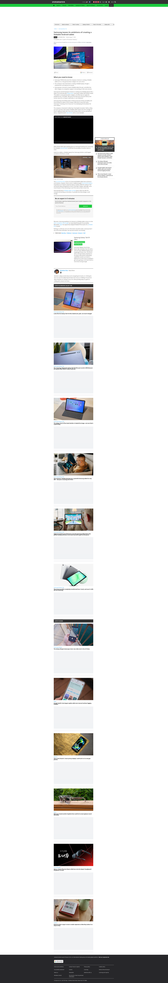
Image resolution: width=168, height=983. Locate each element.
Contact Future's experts (74, 966)
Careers (70, 969)
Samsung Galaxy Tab (63, 28)
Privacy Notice (60, 210)
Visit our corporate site (104, 957)
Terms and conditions (59, 966)
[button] (113, 2)
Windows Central (58, 975)
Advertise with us (88, 972)
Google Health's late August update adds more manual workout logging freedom (104, 169)
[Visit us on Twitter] (92, 2)
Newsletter (91, 72)
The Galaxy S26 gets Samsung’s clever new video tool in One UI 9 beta (105, 163)
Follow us (83, 72)
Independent (70, 93)
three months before (87, 183)
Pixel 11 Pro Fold (97, 24)
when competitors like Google (61, 223)
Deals (111, 5)
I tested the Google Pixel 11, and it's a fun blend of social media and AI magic (105, 149)
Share (57, 72)
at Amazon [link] (79, 242)
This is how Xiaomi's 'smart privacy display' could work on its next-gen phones (105, 176)
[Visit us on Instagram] (96, 2)
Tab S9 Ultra (69, 112)
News (55, 37)
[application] (73, 130)
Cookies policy (102, 966)
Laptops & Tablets (80, 5)
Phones (64, 5)
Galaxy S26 (107, 24)
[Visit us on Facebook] (89, 2)
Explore (58, 5)
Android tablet (63, 148)
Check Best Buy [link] (78, 244)
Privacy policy (87, 966)
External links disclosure (104, 969)
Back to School (65, 24)
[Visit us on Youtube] (94, 2)
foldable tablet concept (70, 190)
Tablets (55, 28)
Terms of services (72, 209)
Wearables (71, 5)
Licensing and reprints (104, 972)
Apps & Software (91, 5)
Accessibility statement (59, 969)
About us (56, 972)
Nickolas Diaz (62, 37)
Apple (61, 224)
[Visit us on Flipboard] (98, 2)
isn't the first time (60, 181)
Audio (106, 5)
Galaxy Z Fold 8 (86, 24)
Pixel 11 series (76, 24)
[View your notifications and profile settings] (109, 2)
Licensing (86, 969)
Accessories (100, 5)
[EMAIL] (61, 272)
